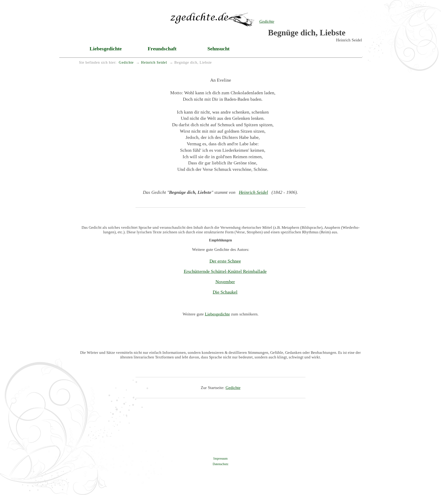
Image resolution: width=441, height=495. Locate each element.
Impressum (220, 458)
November (225, 281)
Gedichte (233, 387)
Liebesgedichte (106, 49)
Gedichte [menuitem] (126, 62)
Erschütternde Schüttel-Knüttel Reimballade (225, 271)
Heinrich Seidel (253, 192)
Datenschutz (220, 464)
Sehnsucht (218, 49)
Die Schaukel (225, 292)
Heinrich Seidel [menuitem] (154, 62)
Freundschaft (162, 49)
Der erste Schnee (225, 260)
